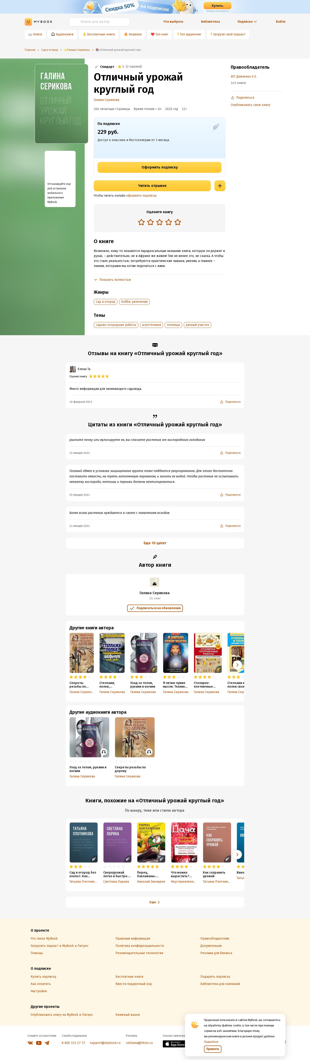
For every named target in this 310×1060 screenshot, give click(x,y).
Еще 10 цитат (155, 543)
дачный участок (197, 325)
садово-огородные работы (116, 325)
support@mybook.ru (105, 1043)
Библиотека (210, 22)
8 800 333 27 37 (73, 1043)
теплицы (173, 325)
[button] (237, 664)
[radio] (141, 222)
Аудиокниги (64, 34)
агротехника (151, 325)
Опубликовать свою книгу (250, 105)
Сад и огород (105, 302)
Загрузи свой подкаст (229, 34)
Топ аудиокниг (190, 34)
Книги (37, 34)
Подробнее (211, 1041)
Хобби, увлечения (134, 302)
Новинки (135, 34)
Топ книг (161, 34)
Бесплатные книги (101, 34)
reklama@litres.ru (139, 1043)
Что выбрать (173, 22)
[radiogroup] (159, 222)
